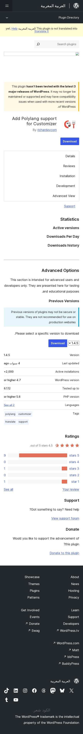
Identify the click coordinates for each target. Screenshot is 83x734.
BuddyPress (68, 664)
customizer (24, 414)
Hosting (73, 591)
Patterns (33, 597)
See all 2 (9, 405)
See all (8, 489)
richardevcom (47, 130)
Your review (71, 489)
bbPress (71, 657)
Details (70, 156)
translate (10, 421)
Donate (32, 624)
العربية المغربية (60, 681)
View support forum (65, 518)
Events (35, 617)
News (75, 584)
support (23, 421)
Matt (73, 650)
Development (65, 186)
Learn (75, 610)
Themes (34, 584)
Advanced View (64, 196)
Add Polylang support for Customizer (34, 121)
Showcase (32, 577)
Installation (67, 176)
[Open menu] (6, 6)
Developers (71, 624)
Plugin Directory (69, 17)
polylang (10, 414)
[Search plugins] (38, 44)
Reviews (69, 166)
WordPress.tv (67, 631)
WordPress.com (66, 643)
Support (69, 206)
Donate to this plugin (64, 553)
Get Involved (30, 610)
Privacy (74, 597)
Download (70, 141)
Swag (34, 631)
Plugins (35, 591)
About (75, 577)
